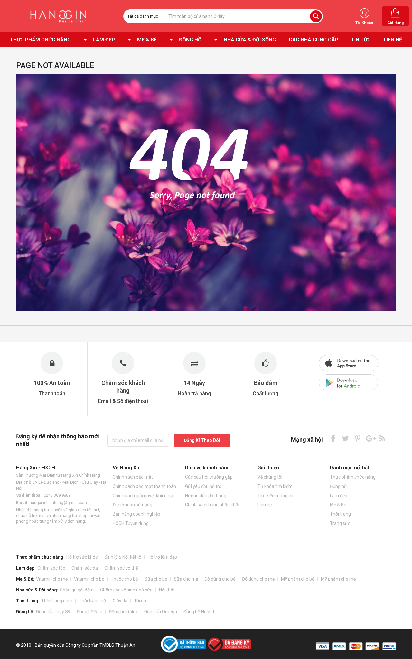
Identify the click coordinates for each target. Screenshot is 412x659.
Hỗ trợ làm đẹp (162, 557)
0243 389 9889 (57, 495)
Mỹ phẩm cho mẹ (338, 578)
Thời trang (340, 514)
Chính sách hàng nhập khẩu (213, 504)
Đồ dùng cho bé (220, 578)
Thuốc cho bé (124, 578)
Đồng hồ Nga (89, 611)
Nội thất (167, 589)
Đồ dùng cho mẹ (258, 578)
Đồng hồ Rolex (123, 611)
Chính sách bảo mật (133, 477)
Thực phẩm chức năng (353, 477)
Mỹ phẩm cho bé (297, 578)
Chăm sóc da (84, 568)
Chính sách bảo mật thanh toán (144, 486)
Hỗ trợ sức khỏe (82, 557)
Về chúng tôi (270, 477)
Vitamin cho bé (89, 578)
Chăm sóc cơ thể (121, 568)
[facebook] (333, 438)
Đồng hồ (338, 486)
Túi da (140, 600)
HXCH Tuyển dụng (131, 523)
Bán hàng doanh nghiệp (136, 514)
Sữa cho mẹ (186, 578)
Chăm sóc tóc (51, 568)
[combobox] (244, 16)
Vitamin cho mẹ (52, 578)
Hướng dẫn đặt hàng (205, 495)
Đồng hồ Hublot (198, 611)
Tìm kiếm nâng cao (277, 495)
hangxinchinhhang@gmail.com (58, 502)
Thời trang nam (56, 600)
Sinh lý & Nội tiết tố (122, 557)
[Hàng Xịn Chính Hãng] (60, 16)
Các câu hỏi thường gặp (209, 477)
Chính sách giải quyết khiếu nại (143, 495)
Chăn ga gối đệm (77, 589)
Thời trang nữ (92, 600)
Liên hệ (265, 504)
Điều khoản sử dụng (132, 504)
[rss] (382, 438)
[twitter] (346, 438)
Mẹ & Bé (338, 504)
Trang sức (340, 523)
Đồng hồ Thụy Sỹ (53, 611)
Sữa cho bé (156, 578)
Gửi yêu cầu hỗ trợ (203, 486)
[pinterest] (358, 438)
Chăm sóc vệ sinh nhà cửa (126, 589)
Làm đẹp (338, 495)
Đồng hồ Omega (160, 611)
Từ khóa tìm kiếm (275, 486)
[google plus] (370, 438)
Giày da (120, 600)
